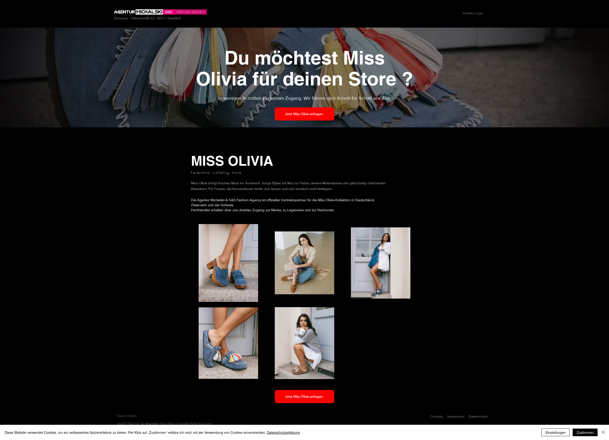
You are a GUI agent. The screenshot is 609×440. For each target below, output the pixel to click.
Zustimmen (585, 432)
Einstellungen (555, 432)
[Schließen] (603, 432)
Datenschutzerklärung (283, 432)
